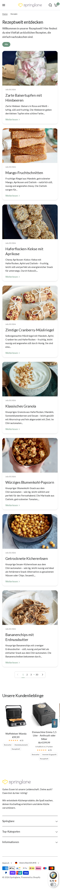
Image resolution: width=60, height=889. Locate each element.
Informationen (10, 842)
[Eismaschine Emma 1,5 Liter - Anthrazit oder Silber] (44, 715)
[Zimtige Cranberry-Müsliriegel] (30, 303)
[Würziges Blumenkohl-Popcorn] (30, 455)
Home (5, 14)
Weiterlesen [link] (11, 119)
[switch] (53, 884)
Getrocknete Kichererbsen (26, 558)
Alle (6, 44)
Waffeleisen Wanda (15, 733)
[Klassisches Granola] (30, 379)
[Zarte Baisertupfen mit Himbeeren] (30, 68)
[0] (55, 5)
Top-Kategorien (11, 831)
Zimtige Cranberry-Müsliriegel (29, 330)
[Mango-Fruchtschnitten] (30, 145)
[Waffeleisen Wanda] (15, 716)
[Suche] (50, 5)
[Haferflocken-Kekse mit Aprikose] (30, 222)
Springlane (8, 821)
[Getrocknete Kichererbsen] (30, 531)
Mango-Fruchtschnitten (24, 172)
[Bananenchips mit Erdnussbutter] (30, 607)
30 (37, 674)
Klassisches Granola (20, 406)
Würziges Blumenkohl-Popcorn (29, 482)
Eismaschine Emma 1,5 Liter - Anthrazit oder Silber (44, 735)
